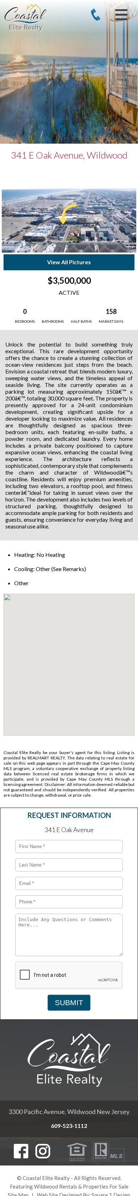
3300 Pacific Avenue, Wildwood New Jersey (69, 1111)
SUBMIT (69, 1002)
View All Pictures (69, 262)
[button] (69, 658)
